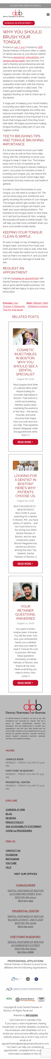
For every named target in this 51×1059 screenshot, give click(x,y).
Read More (24, 442)
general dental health (14, 60)
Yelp (8, 867)
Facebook (12, 855)
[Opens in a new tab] (16, 978)
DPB (40, 47)
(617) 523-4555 (25, 900)
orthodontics (32, 57)
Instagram (12, 859)
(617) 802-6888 (25, 952)
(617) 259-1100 (25, 926)
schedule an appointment (25, 278)
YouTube (11, 863)
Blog (9, 814)
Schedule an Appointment (18, 23)
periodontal (19, 57)
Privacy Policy (15, 822)
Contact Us (13, 850)
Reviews (11, 818)
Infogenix (32, 1015)
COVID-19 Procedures (19, 830)
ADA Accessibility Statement (24, 826)
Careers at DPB (15, 809)
